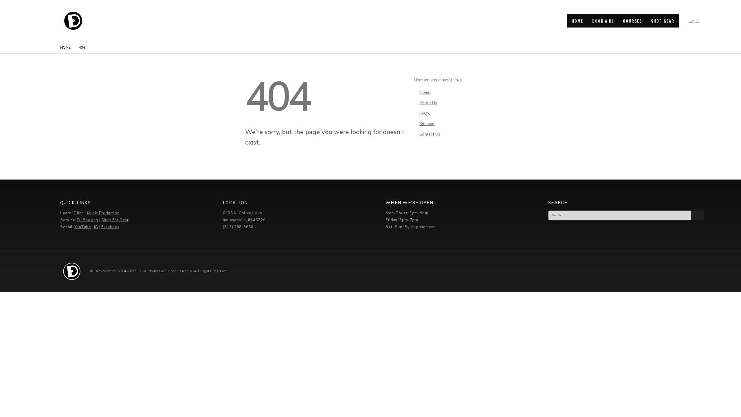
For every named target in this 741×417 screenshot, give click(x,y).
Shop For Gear (115, 220)
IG (96, 227)
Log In (694, 20)
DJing (79, 213)
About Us (428, 103)
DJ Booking (87, 220)
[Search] (697, 215)
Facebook (110, 227)
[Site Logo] (73, 21)
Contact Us (429, 134)
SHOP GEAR (662, 21)
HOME (577, 21)
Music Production (103, 213)
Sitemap (426, 124)
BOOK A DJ (603, 21)
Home (424, 92)
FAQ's (424, 113)
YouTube (82, 227)
